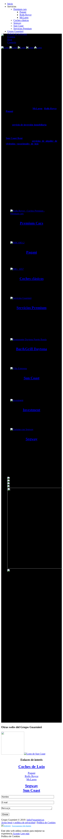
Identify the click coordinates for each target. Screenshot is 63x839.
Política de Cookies (46, 822)
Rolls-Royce (50, 108)
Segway (17, 23)
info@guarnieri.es (35, 819)
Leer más (24, 833)
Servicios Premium (22, 28)
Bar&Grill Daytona (31, 349)
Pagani (23, 12)
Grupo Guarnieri (15, 31)
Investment (31, 410)
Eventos (11, 37)
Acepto (16, 833)
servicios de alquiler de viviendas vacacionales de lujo (31, 142)
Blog (9, 39)
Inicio (10, 3)
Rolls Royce (25, 14)
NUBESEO (7, 826)
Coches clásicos (21, 20)
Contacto (11, 42)
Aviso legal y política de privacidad (18, 822)
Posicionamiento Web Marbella (21, 826)
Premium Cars (31, 223)
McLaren (24, 17)
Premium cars (20, 9)
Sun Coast (18, 26)
